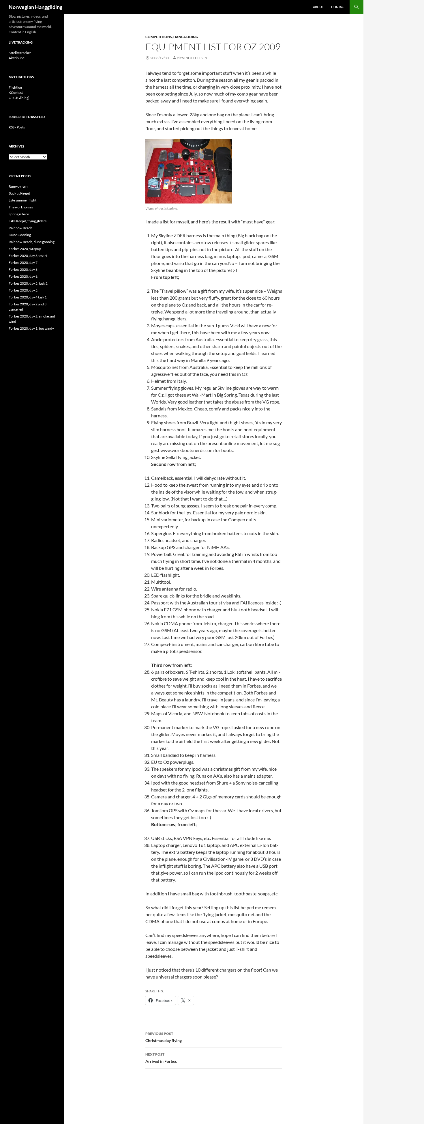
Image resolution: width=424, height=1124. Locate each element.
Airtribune (17, 58)
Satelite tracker (20, 53)
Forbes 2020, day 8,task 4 (28, 255)
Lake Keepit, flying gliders (27, 221)
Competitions (158, 37)
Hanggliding (185, 37)
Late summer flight (22, 200)
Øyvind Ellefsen (192, 58)
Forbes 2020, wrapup (25, 249)
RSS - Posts (17, 127)
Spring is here (19, 214)
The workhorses (21, 207)
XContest (16, 92)
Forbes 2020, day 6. (23, 276)
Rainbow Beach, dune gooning (32, 242)
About (318, 7)
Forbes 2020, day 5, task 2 (28, 283)
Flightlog (15, 87)
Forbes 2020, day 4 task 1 (28, 297)
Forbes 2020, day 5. (23, 290)
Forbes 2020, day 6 (23, 269)
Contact (338, 7)
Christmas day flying (163, 1037)
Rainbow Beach (20, 228)
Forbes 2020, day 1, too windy (31, 328)
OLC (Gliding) (19, 98)
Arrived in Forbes (161, 1058)
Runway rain (18, 186)
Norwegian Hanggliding (35, 7)
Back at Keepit (19, 193)
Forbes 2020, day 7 (23, 262)
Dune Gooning (20, 235)
